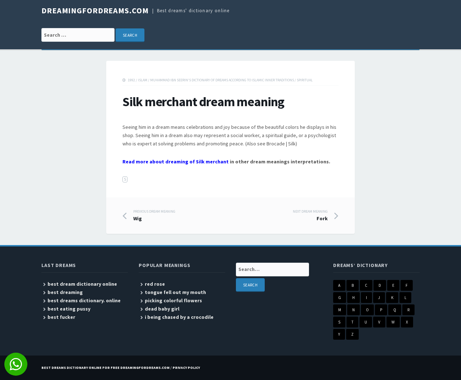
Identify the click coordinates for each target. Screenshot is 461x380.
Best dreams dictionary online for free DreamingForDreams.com (105, 367)
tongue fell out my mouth (175, 292)
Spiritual (305, 80)
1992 (131, 80)
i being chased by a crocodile (179, 317)
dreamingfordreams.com (94, 10)
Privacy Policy (186, 367)
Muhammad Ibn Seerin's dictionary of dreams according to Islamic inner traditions (222, 80)
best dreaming (65, 292)
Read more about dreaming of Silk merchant (175, 161)
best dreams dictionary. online (84, 300)
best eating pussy (69, 309)
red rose (155, 284)
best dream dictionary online (82, 284)
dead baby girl (162, 309)
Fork (310, 215)
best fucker (61, 317)
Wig (154, 215)
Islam (142, 80)
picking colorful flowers (173, 300)
